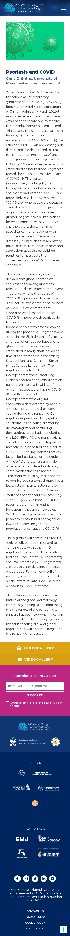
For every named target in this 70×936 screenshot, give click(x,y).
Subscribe (35, 695)
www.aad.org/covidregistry (26, 183)
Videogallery (38, 659)
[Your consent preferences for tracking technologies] (63, 929)
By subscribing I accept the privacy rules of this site (36, 704)
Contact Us (35, 911)
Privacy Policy (35, 917)
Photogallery (38, 648)
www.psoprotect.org (22, 375)
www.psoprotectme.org (24, 399)
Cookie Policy (35, 922)
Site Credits (35, 928)
